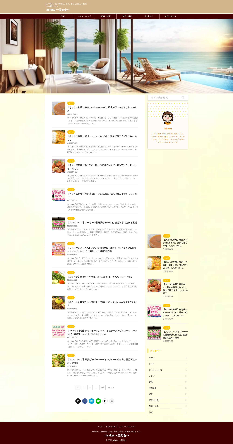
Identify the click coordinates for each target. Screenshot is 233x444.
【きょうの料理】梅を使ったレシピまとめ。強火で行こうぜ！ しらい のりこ (175, 312)
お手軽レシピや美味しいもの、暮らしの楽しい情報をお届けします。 (116, 431)
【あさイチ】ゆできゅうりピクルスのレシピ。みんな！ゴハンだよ (99, 276)
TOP (62, 16)
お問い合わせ (170, 16)
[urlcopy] (111, 401)
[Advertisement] (168, 191)
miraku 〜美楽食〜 (58, 9)
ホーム (100, 426)
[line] (98, 401)
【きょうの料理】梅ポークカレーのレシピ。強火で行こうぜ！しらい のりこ (175, 265)
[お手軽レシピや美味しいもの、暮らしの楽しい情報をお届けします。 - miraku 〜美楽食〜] (91, 401)
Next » (111, 387)
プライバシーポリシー (127, 426)
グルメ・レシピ (84, 16)
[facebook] (85, 401)
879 (102, 387)
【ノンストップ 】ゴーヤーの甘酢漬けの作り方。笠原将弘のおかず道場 (102, 222)
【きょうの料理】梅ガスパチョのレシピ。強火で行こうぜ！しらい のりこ (175, 242)
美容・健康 (127, 16)
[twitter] (78, 401)
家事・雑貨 (105, 16)
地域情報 (149, 16)
